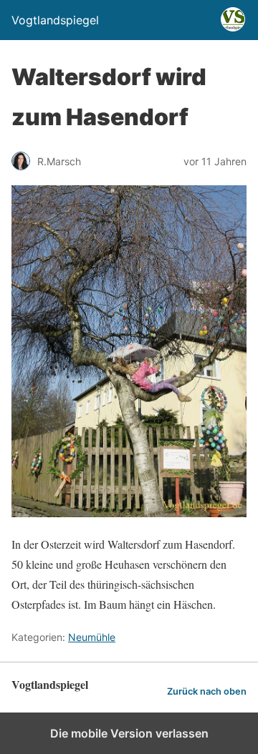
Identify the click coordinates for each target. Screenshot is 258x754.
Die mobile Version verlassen (129, 733)
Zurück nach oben (207, 691)
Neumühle (91, 637)
